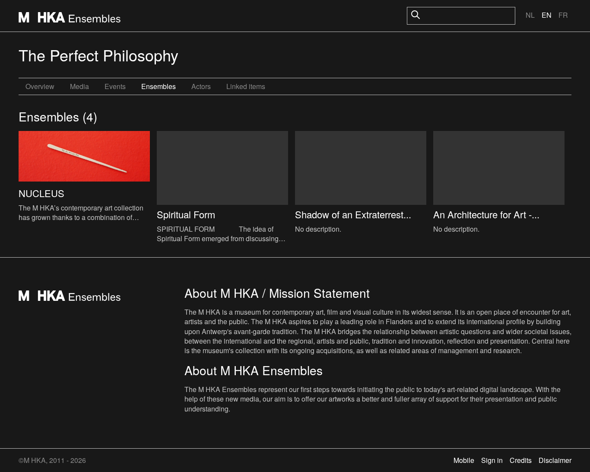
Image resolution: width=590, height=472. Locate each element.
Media (79, 86)
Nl (530, 15)
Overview (39, 86)
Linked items (245, 86)
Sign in (492, 460)
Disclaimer (555, 460)
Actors (201, 86)
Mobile (464, 460)
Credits (521, 460)
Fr (563, 15)
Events (115, 86)
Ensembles (158, 86)
